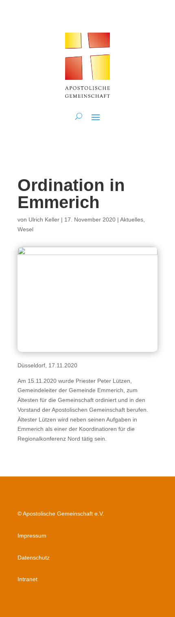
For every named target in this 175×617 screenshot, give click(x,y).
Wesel (25, 229)
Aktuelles (131, 219)
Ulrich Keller (43, 219)
